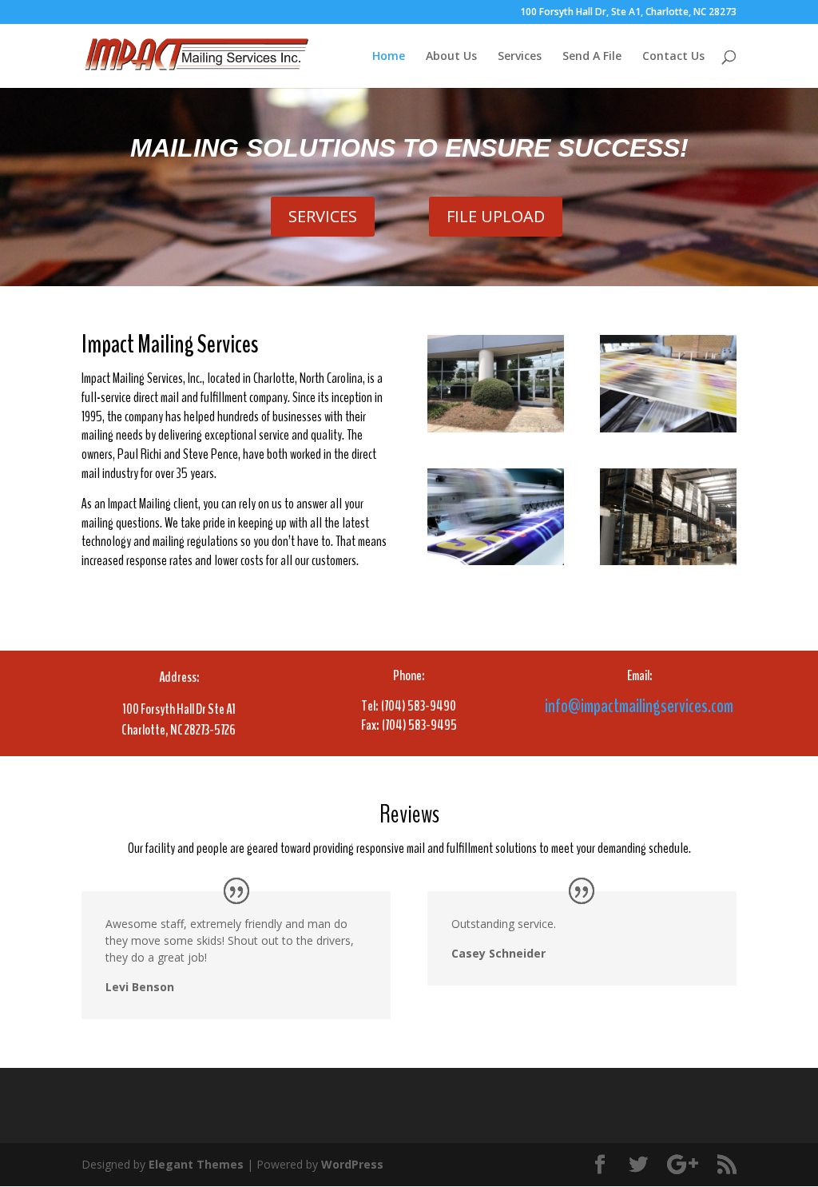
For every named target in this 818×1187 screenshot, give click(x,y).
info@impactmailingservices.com (639, 706)
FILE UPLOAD (496, 216)
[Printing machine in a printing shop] (668, 428)
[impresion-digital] (495, 560)
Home (388, 56)
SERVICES (322, 216)
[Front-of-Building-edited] (495, 428)
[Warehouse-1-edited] (668, 560)
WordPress (352, 1164)
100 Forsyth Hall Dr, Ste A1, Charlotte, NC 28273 (628, 12)
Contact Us (673, 56)
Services (520, 56)
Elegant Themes (196, 1164)
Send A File (591, 56)
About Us (451, 56)
